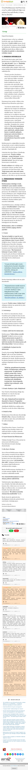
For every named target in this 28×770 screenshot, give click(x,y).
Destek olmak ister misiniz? (20, 758)
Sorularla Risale (6, 518)
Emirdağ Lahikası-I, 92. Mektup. (14, 297)
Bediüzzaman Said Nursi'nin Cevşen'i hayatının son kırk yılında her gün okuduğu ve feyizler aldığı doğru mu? (14, 733)
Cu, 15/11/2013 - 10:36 (12, 606)
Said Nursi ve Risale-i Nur (18, 5)
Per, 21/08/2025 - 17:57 (11, 632)
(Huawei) (21, 750)
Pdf (14, 523)
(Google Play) (12, 750)
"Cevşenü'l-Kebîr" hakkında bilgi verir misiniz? (13, 708)
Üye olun (18, 558)
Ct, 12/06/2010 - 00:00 (10, 538)
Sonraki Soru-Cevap (19, 510)
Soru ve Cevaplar (9, 5)
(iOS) (17, 750)
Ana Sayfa (2, 5)
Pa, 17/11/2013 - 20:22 (11, 614)
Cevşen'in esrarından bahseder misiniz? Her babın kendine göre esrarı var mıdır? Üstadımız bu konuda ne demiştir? (14, 741)
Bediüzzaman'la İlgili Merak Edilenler (11, 521)
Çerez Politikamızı (14, 765)
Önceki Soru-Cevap (9, 510)
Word (9, 523)
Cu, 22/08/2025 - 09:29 (17, 644)
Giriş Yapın (12, 558)
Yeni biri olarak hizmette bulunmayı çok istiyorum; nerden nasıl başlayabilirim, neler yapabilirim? (14, 711)
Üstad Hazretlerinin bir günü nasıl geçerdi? (12, 706)
